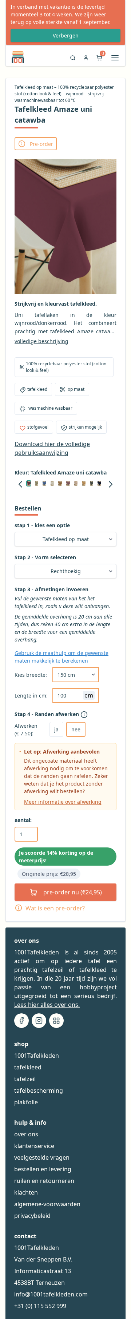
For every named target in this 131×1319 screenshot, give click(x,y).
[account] (86, 60)
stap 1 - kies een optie (42, 525)
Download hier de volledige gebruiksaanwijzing (52, 448)
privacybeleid (32, 1216)
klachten (26, 1192)
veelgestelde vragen (42, 1157)
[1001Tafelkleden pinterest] (56, 1020)
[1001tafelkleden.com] (15, 57)
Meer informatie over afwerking (63, 801)
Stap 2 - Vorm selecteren (45, 557)
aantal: (23, 820)
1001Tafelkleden (36, 1056)
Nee (75, 729)
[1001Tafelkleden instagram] (39, 1020)
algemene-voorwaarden (47, 1204)
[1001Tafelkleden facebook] (21, 1020)
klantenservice (34, 1146)
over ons (26, 1134)
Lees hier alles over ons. (47, 1005)
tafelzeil (25, 1079)
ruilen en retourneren (44, 1181)
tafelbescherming (38, 1090)
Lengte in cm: (31, 695)
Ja (56, 729)
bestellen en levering (42, 1169)
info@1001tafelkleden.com (51, 1294)
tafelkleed (27, 1067)
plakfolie (26, 1102)
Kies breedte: (31, 674)
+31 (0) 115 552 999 (40, 1306)
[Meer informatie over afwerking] (84, 714)
